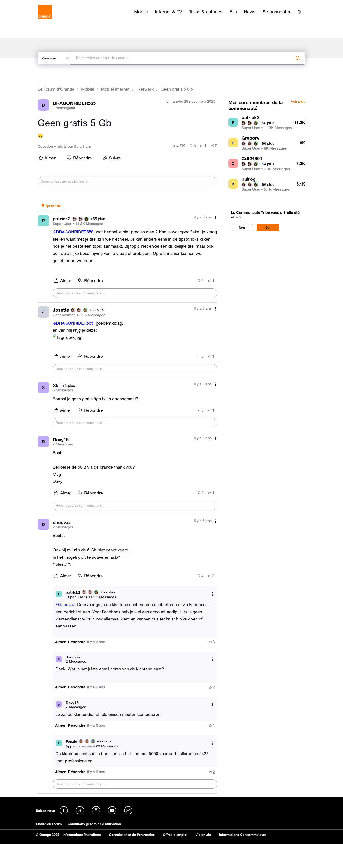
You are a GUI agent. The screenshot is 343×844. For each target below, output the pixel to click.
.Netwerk (145, 89)
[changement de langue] (299, 12)
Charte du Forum (49, 824)
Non (242, 227)
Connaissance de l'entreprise (132, 835)
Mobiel (87, 89)
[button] (60, 642)
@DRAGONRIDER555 (73, 231)
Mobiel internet (115, 89)
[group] (179, 145)
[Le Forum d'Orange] (45, 11)
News (250, 11)
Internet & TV (168, 11)
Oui (267, 227)
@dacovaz (65, 604)
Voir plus (298, 101)
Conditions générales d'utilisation (94, 824)
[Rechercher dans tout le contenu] (297, 58)
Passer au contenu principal (25, 3)
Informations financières (82, 835)
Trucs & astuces (205, 11)
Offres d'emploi (175, 835)
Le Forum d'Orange (56, 89)
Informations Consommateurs (242, 835)
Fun (233, 11)
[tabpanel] (127, 502)
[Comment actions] (215, 217)
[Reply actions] (212, 594)
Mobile (141, 11)
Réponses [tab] (51, 205)
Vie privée (203, 835)
